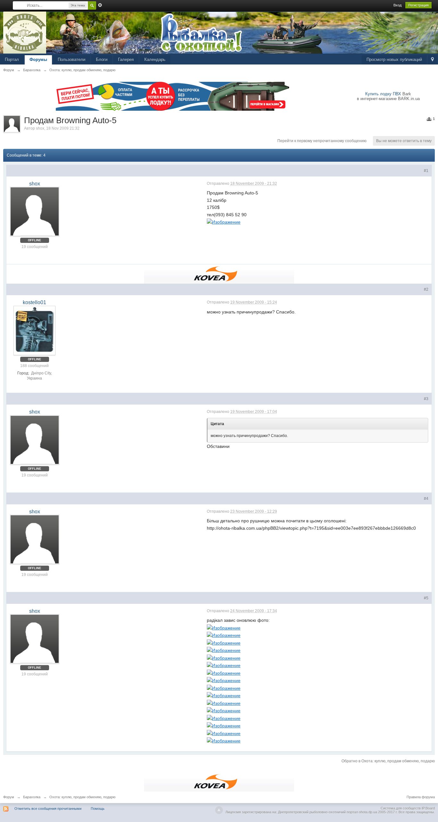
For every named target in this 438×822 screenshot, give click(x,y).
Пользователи (71, 59)
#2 (426, 289)
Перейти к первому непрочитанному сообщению (321, 141)
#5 (426, 598)
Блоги (101, 59)
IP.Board (428, 808)
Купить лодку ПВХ (383, 93)
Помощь (98, 808)
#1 (426, 170)
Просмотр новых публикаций (394, 59)
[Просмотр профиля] (34, 211)
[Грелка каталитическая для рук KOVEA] (219, 273)
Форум (8, 797)
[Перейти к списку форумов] (25, 32)
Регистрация (418, 5)
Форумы (38, 59)
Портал (12, 59)
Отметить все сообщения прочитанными (47, 808)
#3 (426, 399)
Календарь (154, 59)
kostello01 (34, 302)
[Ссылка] (223, 221)
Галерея (126, 59)
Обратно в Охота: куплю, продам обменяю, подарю (388, 761)
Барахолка (31, 797)
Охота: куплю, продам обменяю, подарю (82, 797)
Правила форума (421, 797)
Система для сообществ (401, 808)
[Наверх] (219, 810)
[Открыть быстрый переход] (432, 59)
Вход (397, 5)
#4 (426, 498)
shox (40, 128)
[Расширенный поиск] (100, 5)
